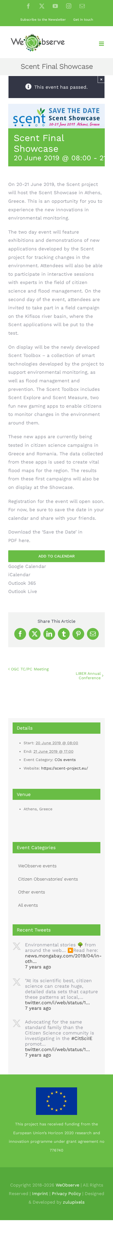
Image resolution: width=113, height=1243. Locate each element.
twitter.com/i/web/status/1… (57, 1002)
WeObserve (67, 1185)
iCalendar (19, 574)
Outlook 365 (22, 583)
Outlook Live (22, 591)
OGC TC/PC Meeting (30, 669)
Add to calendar (56, 556)
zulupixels (73, 1202)
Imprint (40, 1193)
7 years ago (38, 967)
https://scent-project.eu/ (64, 768)
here (24, 540)
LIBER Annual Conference (88, 675)
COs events (65, 759)
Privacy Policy (66, 1193)
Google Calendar (27, 566)
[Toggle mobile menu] (102, 44)
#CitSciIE (81, 1038)
